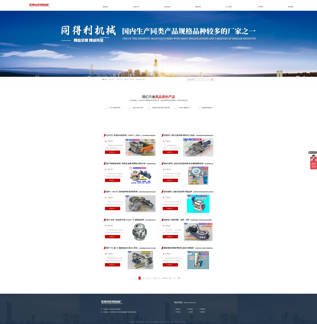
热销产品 (178, 309)
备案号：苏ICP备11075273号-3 (179, 322)
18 (154, 278)
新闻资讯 (202, 309)
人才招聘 (190, 312)
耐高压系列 (119, 79)
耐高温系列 (112, 79)
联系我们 (202, 312)
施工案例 (190, 309)
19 (156, 278)
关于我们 (178, 312)
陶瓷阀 (132, 79)
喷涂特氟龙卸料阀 (140, 79)
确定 (179, 278)
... (151, 278)
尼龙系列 (126, 79)
